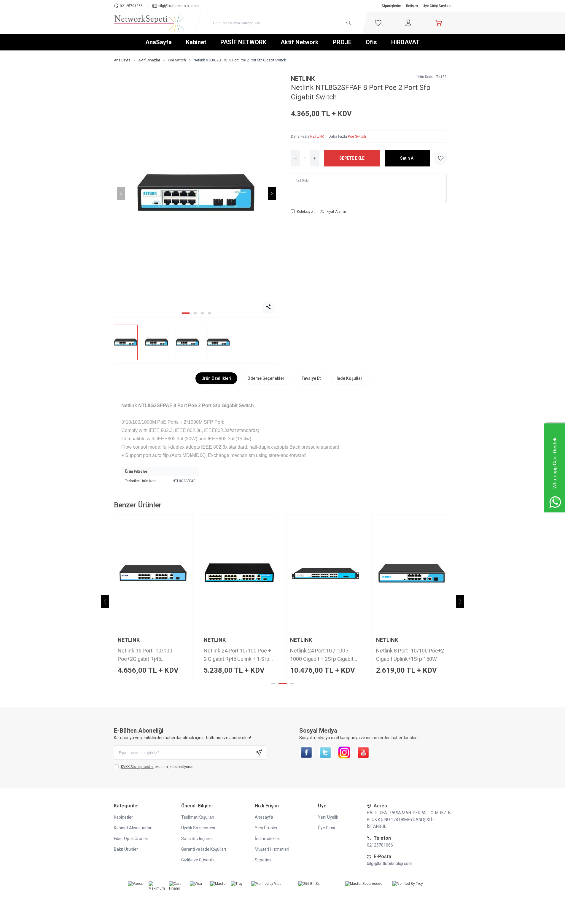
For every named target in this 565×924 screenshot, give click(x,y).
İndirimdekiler (267, 838)
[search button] (348, 23)
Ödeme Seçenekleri (266, 378)
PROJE (342, 42)
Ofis (371, 42)
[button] (186, 313)
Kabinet (196, 42)
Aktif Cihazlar (149, 60)
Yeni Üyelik (328, 817)
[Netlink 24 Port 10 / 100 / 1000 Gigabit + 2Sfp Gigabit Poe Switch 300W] (326, 574)
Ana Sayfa (122, 60)
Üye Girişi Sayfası (437, 6)
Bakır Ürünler (126, 849)
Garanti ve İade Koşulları (203, 849)
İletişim (412, 6)
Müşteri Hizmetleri (272, 849)
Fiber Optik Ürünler (131, 838)
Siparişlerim (391, 6)
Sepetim (263, 860)
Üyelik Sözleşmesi (198, 827)
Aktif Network (300, 42)
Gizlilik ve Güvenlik (198, 860)
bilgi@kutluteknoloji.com (389, 863)
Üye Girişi (326, 827)
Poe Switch (177, 60)
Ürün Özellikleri (216, 378)
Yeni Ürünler (266, 827)
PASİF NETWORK (243, 42)
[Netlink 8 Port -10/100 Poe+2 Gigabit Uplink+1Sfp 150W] (412, 574)
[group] (196, 193)
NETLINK (303, 78)
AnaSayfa (158, 42)
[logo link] (149, 23)
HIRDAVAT (405, 42)
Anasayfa (264, 817)
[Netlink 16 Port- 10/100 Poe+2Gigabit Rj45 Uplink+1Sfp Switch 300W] (153, 574)
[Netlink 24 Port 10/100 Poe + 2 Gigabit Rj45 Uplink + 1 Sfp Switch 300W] (239, 574)
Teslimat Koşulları (197, 817)
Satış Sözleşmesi (197, 838)
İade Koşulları (350, 378)
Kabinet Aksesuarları (133, 827)
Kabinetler (123, 817)
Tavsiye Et (311, 378)
